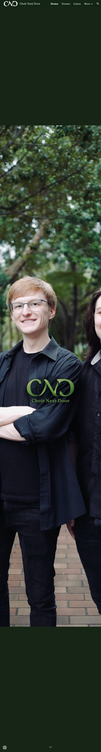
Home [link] (54, 3)
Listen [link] (77, 3)
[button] (98, 4)
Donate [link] (66, 3)
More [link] (87, 3)
